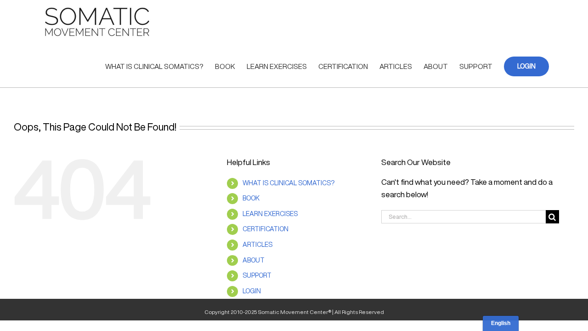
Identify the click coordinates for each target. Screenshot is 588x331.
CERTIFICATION (265, 229)
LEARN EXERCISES (270, 214)
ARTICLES (257, 244)
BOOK (251, 198)
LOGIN (252, 291)
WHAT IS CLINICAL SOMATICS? (288, 183)
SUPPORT (257, 275)
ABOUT (254, 260)
